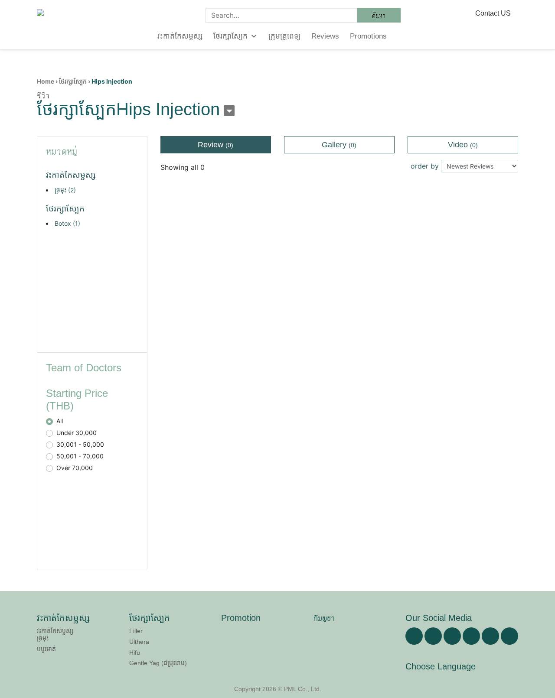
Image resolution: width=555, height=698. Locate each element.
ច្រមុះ (65, 190)
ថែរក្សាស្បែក (230, 36)
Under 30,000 (76, 432)
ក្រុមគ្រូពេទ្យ (284, 36)
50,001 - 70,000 (80, 456)
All (59, 421)
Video (463, 144)
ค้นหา (379, 15)
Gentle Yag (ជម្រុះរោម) (158, 662)
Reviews (325, 36)
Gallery (339, 144)
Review (215, 144)
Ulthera (139, 641)
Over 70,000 (74, 467)
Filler (136, 630)
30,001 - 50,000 (80, 444)
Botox (67, 223)
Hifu (134, 652)
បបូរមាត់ (46, 649)
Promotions (368, 36)
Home (45, 81)
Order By (425, 166)
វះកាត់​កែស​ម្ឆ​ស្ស (179, 36)
